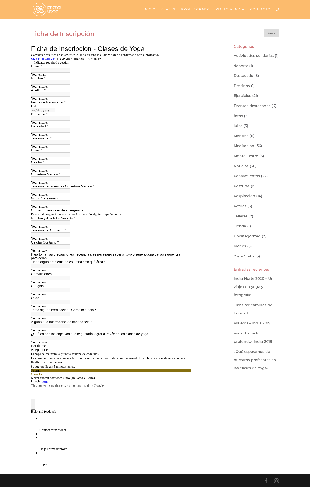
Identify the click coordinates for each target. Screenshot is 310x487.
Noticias (241, 166)
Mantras (241, 136)
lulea (238, 126)
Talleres (241, 216)
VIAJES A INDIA (230, 9)
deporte (241, 66)
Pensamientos (247, 176)
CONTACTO (260, 9)
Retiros (240, 206)
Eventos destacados (252, 106)
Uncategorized (247, 236)
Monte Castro (246, 156)
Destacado (243, 76)
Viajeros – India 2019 (252, 323)
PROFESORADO (195, 9)
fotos (238, 116)
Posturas (242, 186)
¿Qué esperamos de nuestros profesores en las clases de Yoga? (255, 359)
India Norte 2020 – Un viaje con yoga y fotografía (254, 286)
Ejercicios (242, 96)
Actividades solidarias (254, 56)
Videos (240, 246)
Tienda (240, 226)
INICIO (150, 9)
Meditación (244, 146)
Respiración (244, 196)
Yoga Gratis (244, 256)
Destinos (242, 86)
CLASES (168, 9)
